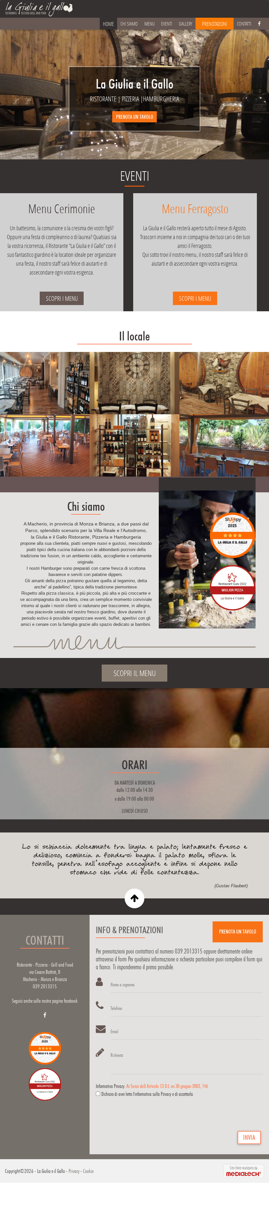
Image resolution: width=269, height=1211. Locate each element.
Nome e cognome (122, 985)
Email (114, 1032)
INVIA (249, 1137)
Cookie (88, 1171)
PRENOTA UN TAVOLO (134, 116)
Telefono (116, 1008)
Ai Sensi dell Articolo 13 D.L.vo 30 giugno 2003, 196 (167, 1086)
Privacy (74, 1171)
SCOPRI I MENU (62, 298)
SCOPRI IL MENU (135, 673)
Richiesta (117, 1055)
